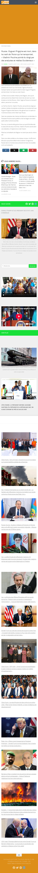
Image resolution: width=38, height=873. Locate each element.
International (6, 46)
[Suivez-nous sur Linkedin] (35, 204)
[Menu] (35, 2)
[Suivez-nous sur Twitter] (29, 204)
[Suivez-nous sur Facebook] (27, 204)
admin (5, 64)
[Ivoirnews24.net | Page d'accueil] (6, 2)
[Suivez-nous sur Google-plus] (32, 204)
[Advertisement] (19, 25)
